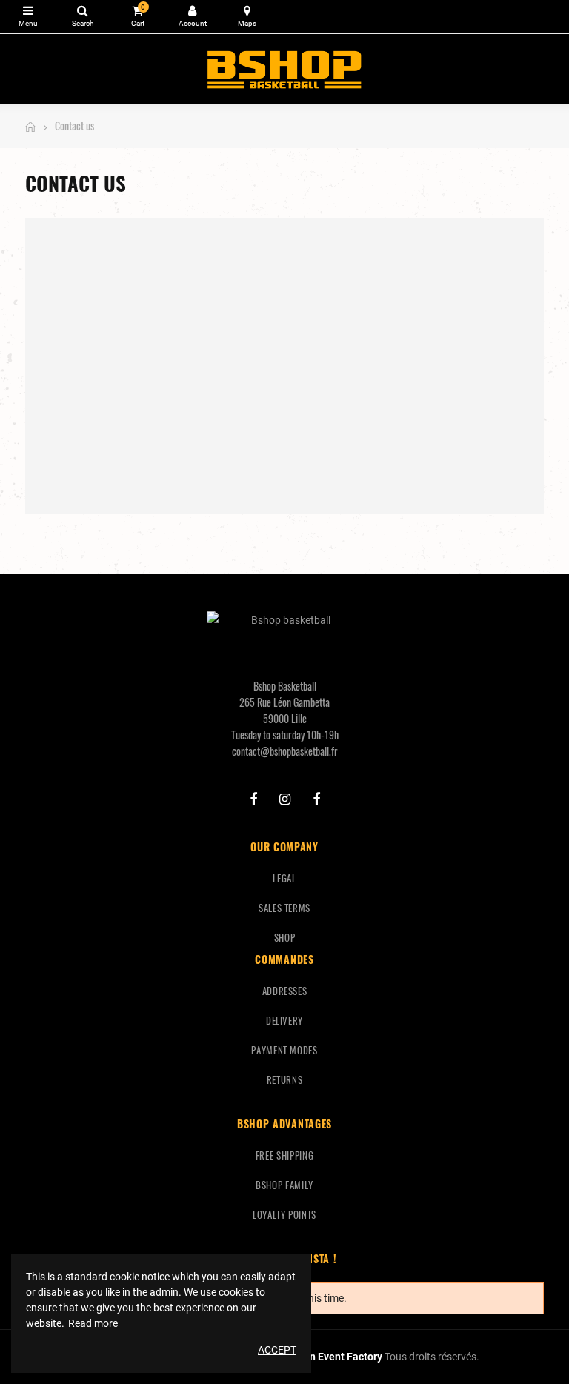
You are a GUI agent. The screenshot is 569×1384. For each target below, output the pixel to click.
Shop (285, 937)
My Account (192, 16)
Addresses (284, 990)
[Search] (82, 16)
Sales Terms (284, 907)
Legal (284, 878)
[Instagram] (284, 799)
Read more (93, 1323)
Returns (285, 1079)
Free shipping (284, 1155)
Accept (277, 1350)
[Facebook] (253, 799)
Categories (28, 16)
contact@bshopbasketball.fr (285, 751)
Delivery (284, 1020)
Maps (247, 16)
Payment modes (284, 1049)
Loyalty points (284, 1214)
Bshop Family (284, 1184)
